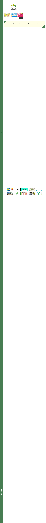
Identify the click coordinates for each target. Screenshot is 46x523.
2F (15, 180)
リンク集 (26, 230)
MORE (33, 77)
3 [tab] (24, 50)
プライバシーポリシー (31, 230)
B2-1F (13, 180)
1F (22, 180)
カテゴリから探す (24, 175)
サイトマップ (22, 230)
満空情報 (1, 489)
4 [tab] (25, 50)
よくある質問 (17, 230)
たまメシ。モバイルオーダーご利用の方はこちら (35, 137)
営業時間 (1, 494)
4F (24, 180)
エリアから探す (14, 175)
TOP (1, 485)
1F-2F (33, 180)
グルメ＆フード (34, 175)
